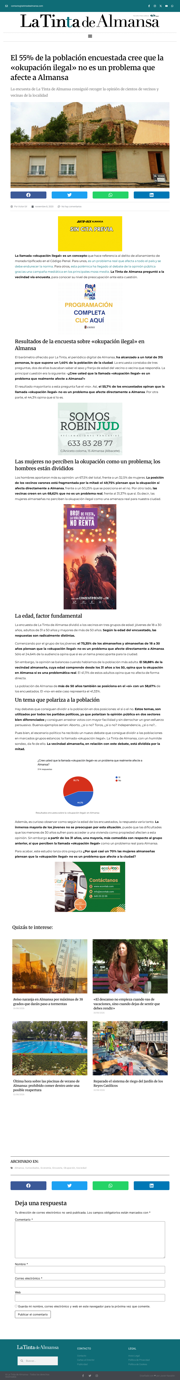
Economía (46, 1168)
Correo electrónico (28, 1278)
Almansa (19, 1168)
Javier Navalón (167, 1375)
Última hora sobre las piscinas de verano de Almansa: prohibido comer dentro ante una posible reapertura (46, 1085)
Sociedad (81, 1168)
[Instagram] (154, 6)
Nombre (21, 1264)
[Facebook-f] (149, 6)
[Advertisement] (97, 1125)
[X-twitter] (160, 6)
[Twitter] (90, 1375)
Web (18, 1292)
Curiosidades (32, 1168)
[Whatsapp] (172, 6)
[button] (90, 36)
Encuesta (57, 1168)
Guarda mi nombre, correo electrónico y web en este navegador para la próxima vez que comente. (84, 1306)
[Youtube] (166, 6)
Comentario (24, 1219)
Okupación (69, 1168)
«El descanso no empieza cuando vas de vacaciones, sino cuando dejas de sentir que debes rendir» (127, 1003)
